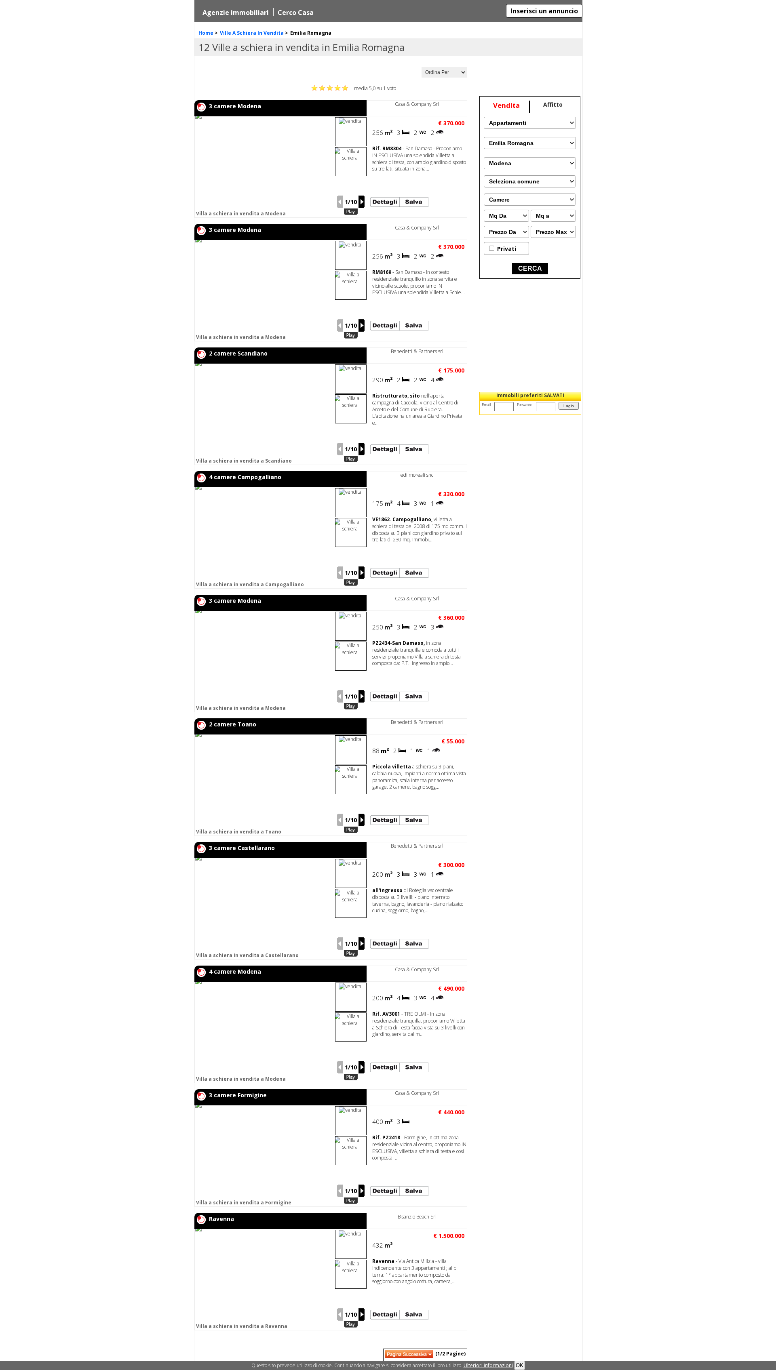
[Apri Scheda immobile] (264, 166)
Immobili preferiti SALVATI (530, 395)
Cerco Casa (296, 12)
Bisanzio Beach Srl (417, 1216)
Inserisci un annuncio (544, 10)
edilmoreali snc (417, 474)
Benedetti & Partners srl (417, 351)
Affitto (553, 104)
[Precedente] (340, 201)
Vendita (506, 105)
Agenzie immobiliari (235, 12)
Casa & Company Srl (417, 104)
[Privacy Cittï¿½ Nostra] (488, 1365)
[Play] (351, 211)
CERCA (530, 268)
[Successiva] (361, 201)
